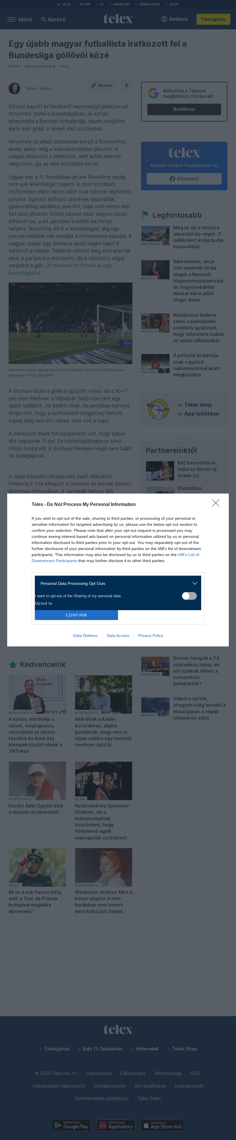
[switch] (189, 596)
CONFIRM (76, 615)
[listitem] (116, 583)
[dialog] (118, 570)
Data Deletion (85, 635)
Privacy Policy (150, 635)
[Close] (217, 504)
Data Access (118, 635)
